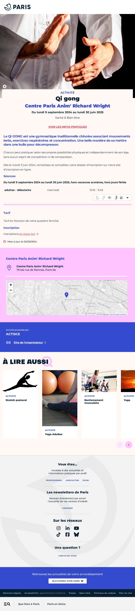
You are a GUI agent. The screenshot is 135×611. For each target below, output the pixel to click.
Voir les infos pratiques (67, 126)
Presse (72, 593)
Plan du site (125, 593)
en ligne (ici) (27, 234)
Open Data (85, 593)
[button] (66, 295)
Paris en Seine (56, 604)
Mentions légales (12, 593)
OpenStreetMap (114, 314)
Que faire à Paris (28, 604)
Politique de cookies (105, 593)
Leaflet (100, 314)
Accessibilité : (45, 593)
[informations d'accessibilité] (112, 198)
